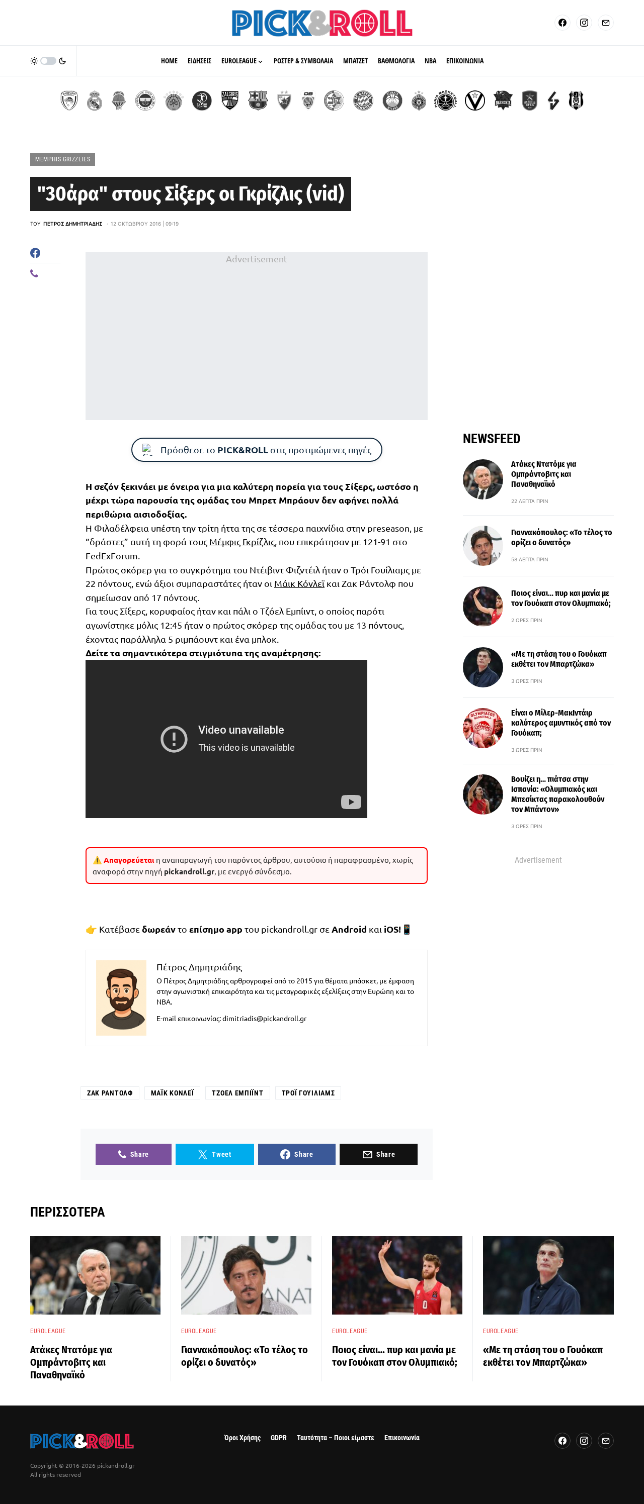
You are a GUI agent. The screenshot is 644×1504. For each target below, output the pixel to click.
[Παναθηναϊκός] (174, 100)
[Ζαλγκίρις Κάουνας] (230, 100)
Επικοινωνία (402, 1438)
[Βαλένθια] (118, 100)
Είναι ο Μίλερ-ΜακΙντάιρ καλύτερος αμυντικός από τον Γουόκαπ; (561, 723)
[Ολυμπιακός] (69, 100)
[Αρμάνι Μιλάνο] (392, 100)
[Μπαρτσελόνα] (258, 100)
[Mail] (606, 23)
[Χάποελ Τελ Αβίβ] (202, 100)
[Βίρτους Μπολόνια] (475, 100)
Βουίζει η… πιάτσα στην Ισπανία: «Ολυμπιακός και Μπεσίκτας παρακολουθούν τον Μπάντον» (557, 794)
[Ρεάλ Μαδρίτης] (94, 100)
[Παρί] (445, 100)
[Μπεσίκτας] (576, 100)
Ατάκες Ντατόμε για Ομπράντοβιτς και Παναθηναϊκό (544, 474)
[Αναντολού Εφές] (529, 100)
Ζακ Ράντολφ (110, 1093)
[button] (48, 61)
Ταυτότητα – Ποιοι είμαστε (335, 1438)
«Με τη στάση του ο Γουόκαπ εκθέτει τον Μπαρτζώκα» (559, 659)
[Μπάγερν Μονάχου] (363, 100)
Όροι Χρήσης (242, 1438)
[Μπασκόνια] (503, 100)
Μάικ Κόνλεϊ (299, 583)
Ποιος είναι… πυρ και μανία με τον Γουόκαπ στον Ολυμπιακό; (561, 598)
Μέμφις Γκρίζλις (242, 541)
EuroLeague (48, 1331)
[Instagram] (584, 23)
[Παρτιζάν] (419, 100)
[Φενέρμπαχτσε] (145, 100)
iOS (391, 929)
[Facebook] (562, 23)
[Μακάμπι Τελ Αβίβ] (334, 100)
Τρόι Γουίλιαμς (308, 1093)
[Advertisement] (257, 336)
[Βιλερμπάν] (553, 100)
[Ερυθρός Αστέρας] (284, 100)
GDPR (279, 1438)
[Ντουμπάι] (308, 100)
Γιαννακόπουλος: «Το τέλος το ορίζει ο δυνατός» (561, 537)
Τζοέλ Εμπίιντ (237, 1093)
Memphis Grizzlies (62, 159)
